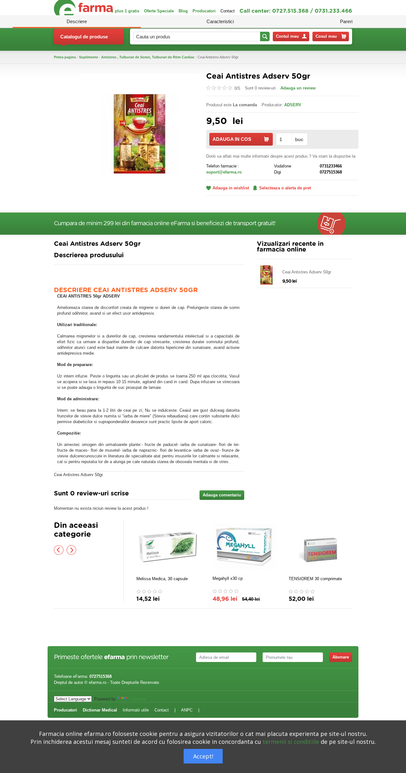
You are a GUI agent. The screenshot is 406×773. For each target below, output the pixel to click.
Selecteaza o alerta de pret (285, 188)
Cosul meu (326, 36)
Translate (137, 699)
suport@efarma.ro (224, 172)
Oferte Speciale (159, 11)
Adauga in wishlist (231, 188)
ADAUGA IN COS (232, 139)
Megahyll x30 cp (228, 578)
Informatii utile (136, 710)
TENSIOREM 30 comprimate (315, 578)
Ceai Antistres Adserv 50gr (306, 272)
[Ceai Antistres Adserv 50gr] (139, 133)
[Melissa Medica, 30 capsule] (168, 547)
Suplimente (88, 57)
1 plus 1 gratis (125, 11)
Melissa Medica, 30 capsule (162, 578)
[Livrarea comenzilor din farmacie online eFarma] (334, 224)
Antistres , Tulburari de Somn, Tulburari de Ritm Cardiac (147, 57)
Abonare (340, 657)
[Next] (71, 550)
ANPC (187, 710)
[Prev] (58, 550)
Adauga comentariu (222, 495)
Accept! (203, 756)
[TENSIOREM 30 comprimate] (320, 547)
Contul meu (287, 36)
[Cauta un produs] (265, 36)
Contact (227, 11)
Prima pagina (65, 57)
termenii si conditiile (291, 741)
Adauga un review (298, 88)
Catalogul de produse (84, 36)
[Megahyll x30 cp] (244, 547)
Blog (183, 11)
